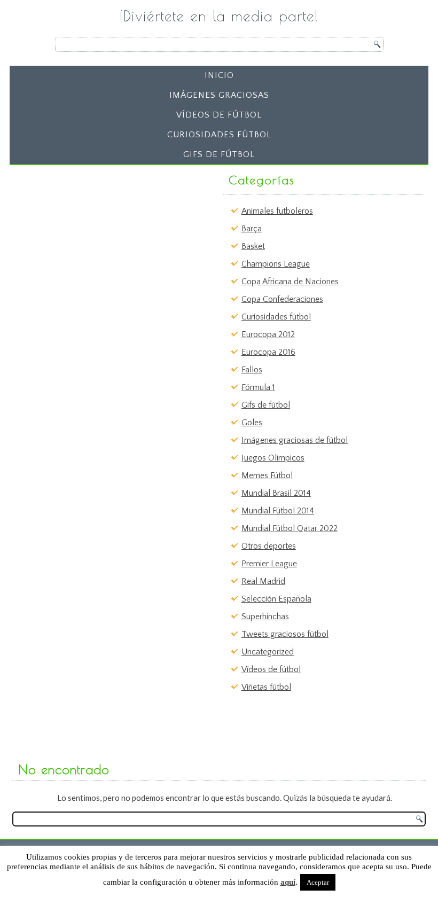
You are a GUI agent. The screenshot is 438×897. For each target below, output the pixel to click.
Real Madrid (263, 581)
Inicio (219, 75)
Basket (253, 246)
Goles (251, 422)
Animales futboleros (277, 211)
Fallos (251, 370)
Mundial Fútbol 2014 (277, 511)
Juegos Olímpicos (272, 458)
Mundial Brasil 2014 (276, 493)
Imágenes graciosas (219, 95)
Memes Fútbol (267, 475)
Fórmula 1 (258, 387)
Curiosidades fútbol (219, 134)
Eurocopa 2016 (268, 352)
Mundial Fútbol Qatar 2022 (289, 528)
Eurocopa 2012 (268, 334)
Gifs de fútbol (219, 154)
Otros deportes (268, 546)
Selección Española (276, 599)
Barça (251, 228)
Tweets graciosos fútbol (284, 634)
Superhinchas (265, 616)
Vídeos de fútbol (219, 115)
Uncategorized (267, 652)
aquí (287, 882)
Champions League (275, 264)
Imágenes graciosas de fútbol (294, 440)
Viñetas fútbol (266, 687)
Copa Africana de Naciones (290, 281)
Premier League (269, 563)
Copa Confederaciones (282, 299)
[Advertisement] (97, 236)
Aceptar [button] (318, 882)
